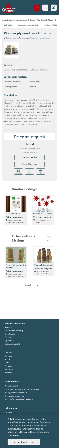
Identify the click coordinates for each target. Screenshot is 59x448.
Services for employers (14, 396)
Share (29, 173)
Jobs (6, 362)
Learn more (14, 434)
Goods (32, 19)
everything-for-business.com (15, 19)
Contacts (8, 412)
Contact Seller (29, 157)
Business (8, 327)
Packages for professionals (16, 392)
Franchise (9, 337)
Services (8, 356)
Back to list (8, 25)
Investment (10, 334)
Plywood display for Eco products (16, 266)
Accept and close (24, 442)
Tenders (8, 352)
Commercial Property (14, 330)
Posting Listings (11, 386)
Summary (9, 369)
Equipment (9, 340)
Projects (8, 366)
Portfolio (8, 372)
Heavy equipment (12, 344)
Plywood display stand (43, 265)
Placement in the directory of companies (22, 389)
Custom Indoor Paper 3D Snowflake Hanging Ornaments (43, 213)
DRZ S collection (13, 213)
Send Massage (29, 164)
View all (49, 238)
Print (40, 173)
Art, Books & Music (45, 19)
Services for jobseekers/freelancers (19, 399)
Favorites (18, 173)
